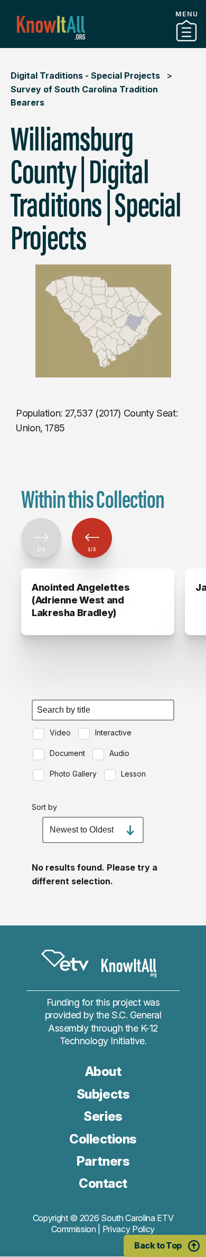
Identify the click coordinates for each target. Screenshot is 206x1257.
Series (102, 1116)
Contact (103, 1183)
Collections (103, 1139)
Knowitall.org (51, 28)
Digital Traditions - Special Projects (85, 75)
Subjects (103, 1094)
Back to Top (158, 1245)
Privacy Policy (128, 1229)
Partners (103, 44)
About (103, 1071)
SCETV (65, 960)
